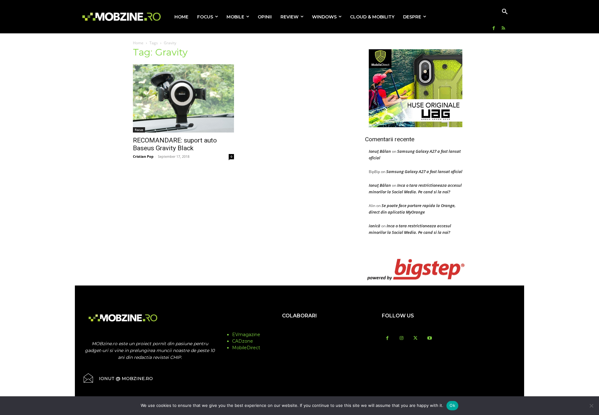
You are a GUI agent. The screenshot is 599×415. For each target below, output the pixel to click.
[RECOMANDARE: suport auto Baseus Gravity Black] (183, 98)
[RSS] (503, 28)
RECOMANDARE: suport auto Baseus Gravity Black (175, 144)
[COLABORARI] (299, 328)
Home (138, 43)
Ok (452, 405)
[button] (505, 12)
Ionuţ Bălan (380, 151)
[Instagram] (401, 338)
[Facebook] (493, 28)
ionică (374, 226)
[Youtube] (429, 338)
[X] (415, 338)
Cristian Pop (143, 156)
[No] (591, 406)
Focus (139, 130)
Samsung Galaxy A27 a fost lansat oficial (424, 171)
